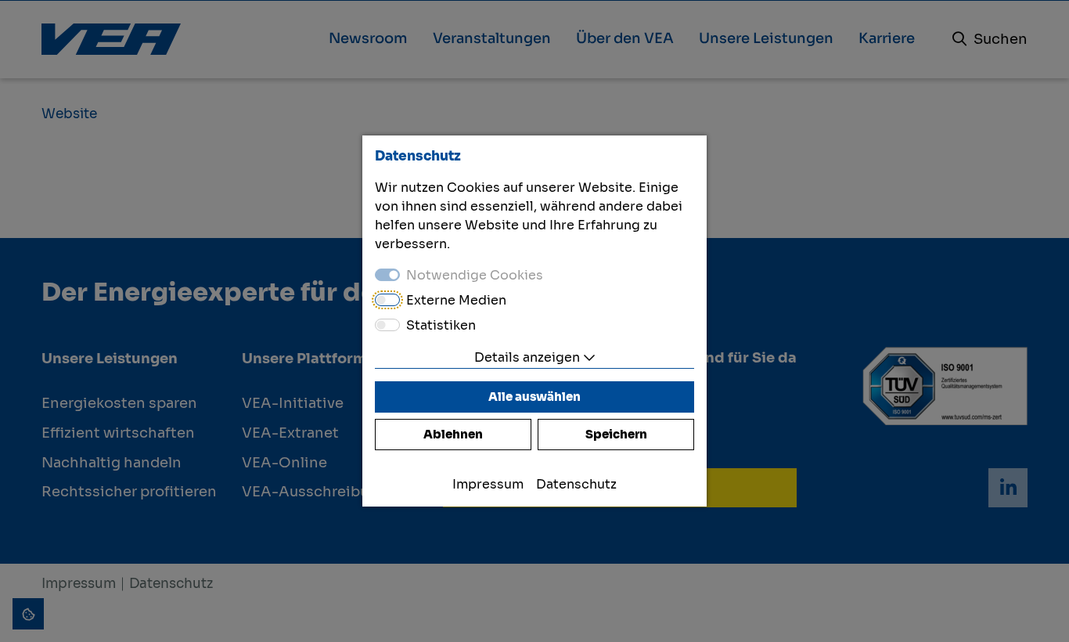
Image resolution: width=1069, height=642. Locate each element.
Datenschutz (576, 484)
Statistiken (441, 325)
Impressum (488, 484)
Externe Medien (456, 300)
